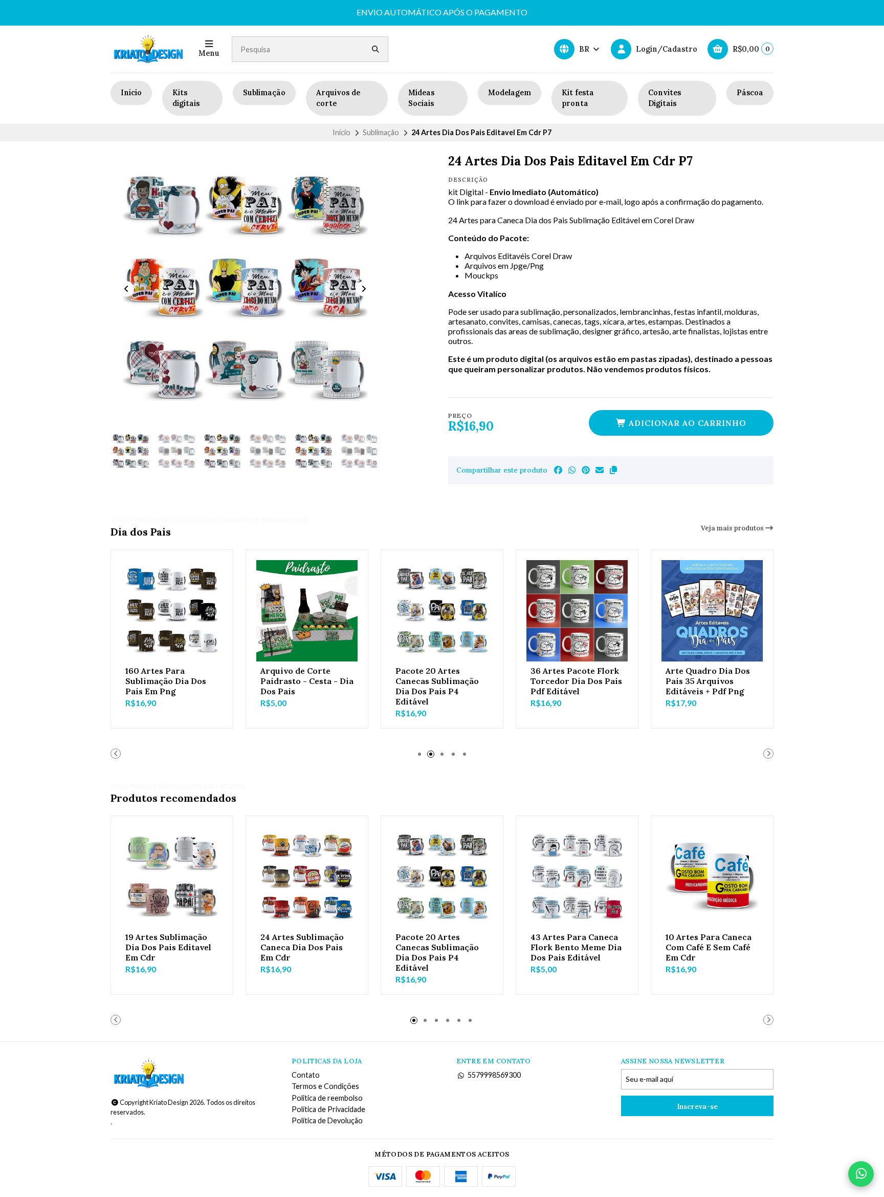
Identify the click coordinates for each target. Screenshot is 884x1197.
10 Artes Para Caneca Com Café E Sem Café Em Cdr (709, 947)
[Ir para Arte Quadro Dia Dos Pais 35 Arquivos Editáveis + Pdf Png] (712, 610)
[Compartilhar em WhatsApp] (572, 470)
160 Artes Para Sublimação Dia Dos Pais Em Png (165, 681)
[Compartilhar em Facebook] (558, 470)
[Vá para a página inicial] (148, 49)
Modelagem (509, 92)
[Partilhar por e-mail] (599, 470)
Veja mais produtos (733, 528)
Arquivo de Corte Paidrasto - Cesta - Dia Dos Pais (306, 681)
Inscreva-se (697, 1106)
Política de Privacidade (328, 1109)
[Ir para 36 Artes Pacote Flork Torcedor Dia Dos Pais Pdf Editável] (577, 610)
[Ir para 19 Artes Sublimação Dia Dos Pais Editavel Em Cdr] (172, 877)
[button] (613, 470)
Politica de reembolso (327, 1098)
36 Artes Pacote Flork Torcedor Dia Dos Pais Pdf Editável (576, 681)
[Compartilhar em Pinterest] (586, 470)
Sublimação (264, 92)
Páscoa (750, 92)
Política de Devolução (327, 1120)
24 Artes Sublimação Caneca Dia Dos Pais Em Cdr (302, 947)
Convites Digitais (664, 98)
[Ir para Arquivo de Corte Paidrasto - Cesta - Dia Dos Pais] (307, 610)
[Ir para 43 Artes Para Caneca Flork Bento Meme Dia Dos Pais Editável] (577, 877)
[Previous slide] (126, 288)
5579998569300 (494, 1075)
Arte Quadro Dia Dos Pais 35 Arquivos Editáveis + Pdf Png (708, 681)
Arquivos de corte (338, 98)
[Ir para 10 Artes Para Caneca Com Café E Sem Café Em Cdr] (712, 877)
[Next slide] (363, 288)
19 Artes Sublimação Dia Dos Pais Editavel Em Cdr (168, 947)
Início (341, 132)
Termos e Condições (325, 1086)
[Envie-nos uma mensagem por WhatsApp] (861, 1174)
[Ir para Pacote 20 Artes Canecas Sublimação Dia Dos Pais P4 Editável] (442, 610)
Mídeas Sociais (421, 98)
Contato (306, 1075)
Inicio (131, 92)
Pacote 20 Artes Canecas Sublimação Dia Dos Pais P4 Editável (437, 686)
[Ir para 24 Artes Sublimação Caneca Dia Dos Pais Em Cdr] (307, 877)
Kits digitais (186, 98)
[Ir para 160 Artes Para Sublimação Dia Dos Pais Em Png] (172, 610)
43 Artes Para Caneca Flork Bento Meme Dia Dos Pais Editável (576, 947)
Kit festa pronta (578, 98)
